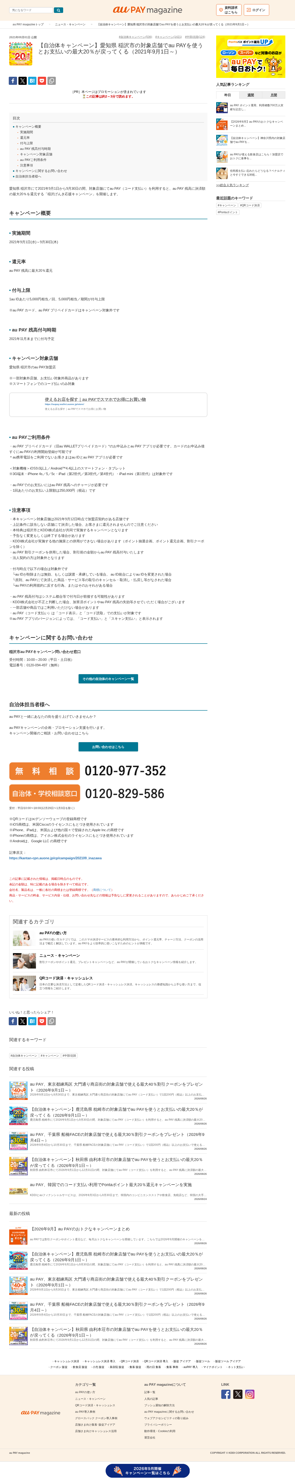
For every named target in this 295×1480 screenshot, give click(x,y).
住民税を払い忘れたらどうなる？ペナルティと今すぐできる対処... (257, 172)
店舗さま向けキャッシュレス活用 (96, 1431)
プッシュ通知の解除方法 (159, 1405)
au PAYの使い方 (53, 933)
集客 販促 (135, 1367)
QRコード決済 (130, 1361)
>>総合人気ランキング (232, 185)
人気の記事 (151, 1398)
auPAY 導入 (190, 1367)
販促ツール (203, 1361)
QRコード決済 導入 (156, 1361)
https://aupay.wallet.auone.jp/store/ (64, 404)
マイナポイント (213, 1367)
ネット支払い (236, 1367)
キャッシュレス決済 (66, 1361)
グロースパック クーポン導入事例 (96, 1418)
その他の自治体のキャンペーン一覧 (108, 679)
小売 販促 (98, 1367)
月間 (274, 95)
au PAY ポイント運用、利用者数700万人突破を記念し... (256, 107)
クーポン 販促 (59, 1367)
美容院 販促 (117, 1367)
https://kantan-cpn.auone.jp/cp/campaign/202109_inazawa (55, 858)
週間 (251, 95)
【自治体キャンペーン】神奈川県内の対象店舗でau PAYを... (257, 140)
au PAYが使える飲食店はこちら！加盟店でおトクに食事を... (256, 156)
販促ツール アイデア (228, 1361)
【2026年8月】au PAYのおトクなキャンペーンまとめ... (256, 123)
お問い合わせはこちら (108, 747)
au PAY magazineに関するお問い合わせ (169, 1411)
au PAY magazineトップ (28, 24)
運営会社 (149, 1437)
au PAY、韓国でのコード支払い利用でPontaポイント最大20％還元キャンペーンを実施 (111, 1184)
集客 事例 (172, 1367)
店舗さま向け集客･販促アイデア (95, 1424)
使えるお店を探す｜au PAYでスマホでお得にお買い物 (95, 399)
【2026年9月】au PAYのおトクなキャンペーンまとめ (80, 1229)
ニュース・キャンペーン (70, 24)
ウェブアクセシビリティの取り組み (166, 1418)
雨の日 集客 (154, 1367)
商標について (102, 890)
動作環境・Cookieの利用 (159, 1431)
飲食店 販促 (80, 1367)
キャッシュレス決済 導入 (99, 1361)
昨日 (227, 95)
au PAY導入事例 (85, 1411)
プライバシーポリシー (158, 1424)
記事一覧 (149, 1392)
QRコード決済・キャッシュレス (66, 978)
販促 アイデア (182, 1361)
